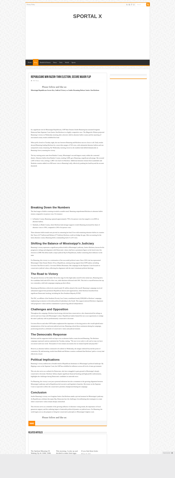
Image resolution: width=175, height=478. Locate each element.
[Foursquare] (131, 4)
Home (30, 62)
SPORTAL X (87, 16)
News (55, 62)
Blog (35, 62)
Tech (60, 62)
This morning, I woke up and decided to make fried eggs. (67, 452)
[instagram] (134, 4)
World (67, 62)
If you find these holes (89, 451)
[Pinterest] (129, 4)
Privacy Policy (31, 4)
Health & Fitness (45, 62)
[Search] (148, 4)
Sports (74, 62)
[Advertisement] (87, 40)
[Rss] (127, 4)
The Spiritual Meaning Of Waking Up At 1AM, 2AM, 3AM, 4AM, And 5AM (41, 453)
